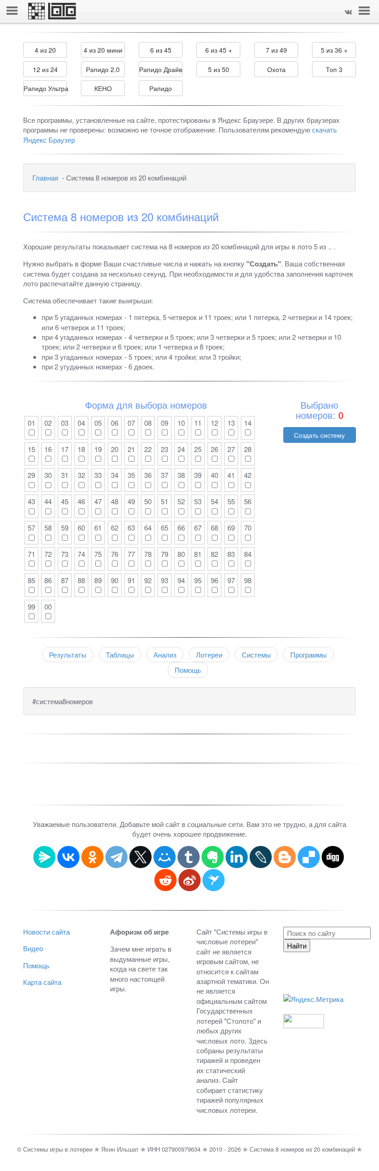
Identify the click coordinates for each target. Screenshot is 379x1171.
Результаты (67, 654)
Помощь (188, 670)
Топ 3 (334, 69)
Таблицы (120, 654)
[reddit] (165, 880)
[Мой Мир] (164, 857)
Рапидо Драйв (160, 69)
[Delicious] (309, 857)
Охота (276, 69)
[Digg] (333, 857)
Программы (308, 654)
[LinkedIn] (237, 857)
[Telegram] (116, 857)
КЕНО (103, 88)
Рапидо (160, 88)
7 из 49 (276, 49)
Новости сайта (46, 931)
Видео (33, 948)
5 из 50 (218, 69)
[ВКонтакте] (68, 857)
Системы (256, 654)
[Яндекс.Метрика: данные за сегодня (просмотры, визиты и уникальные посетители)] (313, 999)
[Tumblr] (188, 857)
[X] (140, 857)
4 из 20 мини (103, 49)
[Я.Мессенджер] (44, 857)
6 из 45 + (218, 49)
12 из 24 (45, 69)
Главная (45, 177)
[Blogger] (285, 857)
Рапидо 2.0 (103, 69)
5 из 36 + (334, 49)
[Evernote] (213, 857)
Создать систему (319, 435)
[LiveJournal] (261, 857)
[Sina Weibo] (189, 880)
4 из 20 (45, 49)
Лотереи (209, 654)
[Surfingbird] (213, 880)
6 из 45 (160, 49)
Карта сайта (42, 982)
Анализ (165, 654)
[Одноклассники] (92, 857)
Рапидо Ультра (45, 88)
